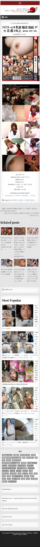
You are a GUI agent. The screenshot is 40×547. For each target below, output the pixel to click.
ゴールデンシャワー (8, 468)
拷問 (35, 474)
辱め (27, 479)
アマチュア (12, 466)
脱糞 (22, 479)
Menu (6, 17)
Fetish (33, 455)
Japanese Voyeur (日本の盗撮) (11, 458)
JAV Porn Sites (7, 525)
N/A (24, 458)
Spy (3, 460)
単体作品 (5, 474)
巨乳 (19, 474)
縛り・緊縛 (15, 479)
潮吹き (26, 476)
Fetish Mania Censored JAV (20, 23)
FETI (15, 200)
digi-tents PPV (24, 455)
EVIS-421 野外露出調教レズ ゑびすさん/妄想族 (6, 272)
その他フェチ (21, 200)
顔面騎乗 (34, 479)
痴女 (3, 479)
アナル (4, 466)
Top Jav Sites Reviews (10, 508)
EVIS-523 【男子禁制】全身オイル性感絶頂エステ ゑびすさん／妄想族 (32, 242)
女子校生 (13, 474)
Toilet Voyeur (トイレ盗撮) (10, 463)
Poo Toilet (30, 458)
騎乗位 (4, 481)
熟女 (32, 476)
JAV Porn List (7, 517)
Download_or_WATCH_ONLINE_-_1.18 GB (20, 195)
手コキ (25, 474)
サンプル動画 (21, 468)
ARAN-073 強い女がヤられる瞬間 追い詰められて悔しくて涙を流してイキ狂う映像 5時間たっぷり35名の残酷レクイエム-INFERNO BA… (19, 247)
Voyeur (23, 463)
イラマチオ (21, 466)
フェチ (12, 471)
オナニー (30, 466)
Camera (16, 455)
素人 (28, 200)
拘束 (30, 474)
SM (36, 458)
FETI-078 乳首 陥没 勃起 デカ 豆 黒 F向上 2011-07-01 (20, 29)
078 (11, 200)
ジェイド (31, 468)
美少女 (32, 200)
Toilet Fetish (16, 460)
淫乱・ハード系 (17, 476)
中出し (25, 471)
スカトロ (5, 471)
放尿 (3, 476)
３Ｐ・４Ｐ (12, 481)
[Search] (20, 3)
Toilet (9, 460)
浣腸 (8, 476)
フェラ (19, 471)
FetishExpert (6, 489)
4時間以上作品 (7, 455)
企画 (30, 471)
